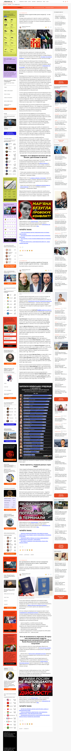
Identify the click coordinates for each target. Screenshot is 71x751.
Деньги (29, 1)
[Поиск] (67, 1)
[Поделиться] (48, 27)
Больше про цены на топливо (10, 240)
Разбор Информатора (10, 441)
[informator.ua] (8, 1)
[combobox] (7, 129)
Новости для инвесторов (28, 7)
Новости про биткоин (10, 509)
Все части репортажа (10, 663)
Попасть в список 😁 (10, 553)
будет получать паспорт (45, 648)
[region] (10, 131)
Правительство (39, 1)
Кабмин (32, 554)
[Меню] (14, 1)
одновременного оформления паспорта (28, 612)
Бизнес (44, 1)
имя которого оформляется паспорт (37, 653)
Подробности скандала (10, 528)
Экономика (34, 1)
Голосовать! (10, 345)
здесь (38, 226)
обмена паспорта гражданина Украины (37, 605)
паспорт (20, 728)
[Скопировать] (51, 27)
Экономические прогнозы (39, 7)
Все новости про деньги (10, 199)
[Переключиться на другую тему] (65, 1)
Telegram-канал (34, 221)
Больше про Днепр (61, 597)
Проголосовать (10, 607)
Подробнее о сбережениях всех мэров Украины (10, 266)
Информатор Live (46, 224)
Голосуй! (10, 398)
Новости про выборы (10, 424)
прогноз (21, 255)
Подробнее (10, 689)
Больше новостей (60, 82)
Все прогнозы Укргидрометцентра (10, 133)
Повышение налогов (49, 7)
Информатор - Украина (23, 1)
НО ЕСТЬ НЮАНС (10, 363)
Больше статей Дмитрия (61, 141)
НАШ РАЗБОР (10, 283)
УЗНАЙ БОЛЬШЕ (10, 483)
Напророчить (10, 108)
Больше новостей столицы (60, 546)
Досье (47, 1)
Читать (10, 630)
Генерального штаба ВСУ (11, 54)
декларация (26, 554)
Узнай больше (10, 459)
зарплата (21, 554)
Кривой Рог (26, 728)
